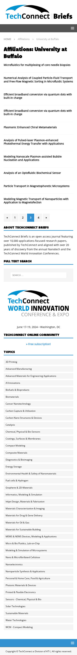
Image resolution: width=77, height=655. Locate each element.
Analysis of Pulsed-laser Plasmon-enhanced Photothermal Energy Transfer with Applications (34, 141)
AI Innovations (13, 382)
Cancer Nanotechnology (18, 403)
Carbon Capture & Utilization (21, 410)
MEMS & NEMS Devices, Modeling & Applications (31, 536)
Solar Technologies (15, 606)
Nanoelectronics (14, 564)
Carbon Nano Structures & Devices (24, 417)
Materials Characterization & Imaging (25, 508)
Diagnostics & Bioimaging (19, 459)
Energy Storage (14, 466)
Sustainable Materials (17, 613)
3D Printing (11, 361)
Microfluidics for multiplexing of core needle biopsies (37, 65)
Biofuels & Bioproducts (17, 389)
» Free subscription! (38, 344)
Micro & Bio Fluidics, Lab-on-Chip (23, 543)
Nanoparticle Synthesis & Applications (25, 571)
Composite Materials (16, 452)
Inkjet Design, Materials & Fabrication (25, 501)
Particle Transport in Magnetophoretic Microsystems (37, 186)
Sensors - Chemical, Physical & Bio (23, 599)
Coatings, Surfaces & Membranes (23, 438)
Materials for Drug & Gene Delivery (24, 515)
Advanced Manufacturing (19, 368)
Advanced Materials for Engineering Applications (31, 376)
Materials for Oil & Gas (17, 522)
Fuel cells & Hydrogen (17, 480)
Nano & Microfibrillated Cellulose (23, 557)
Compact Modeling (15, 445)
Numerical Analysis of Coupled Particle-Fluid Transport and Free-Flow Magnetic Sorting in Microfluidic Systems (38, 79)
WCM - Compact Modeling (19, 627)
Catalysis (10, 424)
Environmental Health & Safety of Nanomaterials (31, 473)
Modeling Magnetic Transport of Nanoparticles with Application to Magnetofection (36, 200)
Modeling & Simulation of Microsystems (26, 550)
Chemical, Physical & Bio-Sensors (23, 431)
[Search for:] (38, 275)
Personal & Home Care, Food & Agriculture (28, 578)
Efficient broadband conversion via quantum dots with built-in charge (38, 96)
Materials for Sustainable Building (23, 529)
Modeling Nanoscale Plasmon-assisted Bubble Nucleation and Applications (33, 158)
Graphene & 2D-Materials (19, 487)
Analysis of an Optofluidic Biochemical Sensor (32, 173)
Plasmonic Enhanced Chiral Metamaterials (30, 127)
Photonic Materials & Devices (21, 585)
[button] (72, 28)
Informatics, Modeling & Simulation (24, 494)
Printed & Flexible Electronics (21, 592)
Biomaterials (12, 396)
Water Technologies (16, 620)
